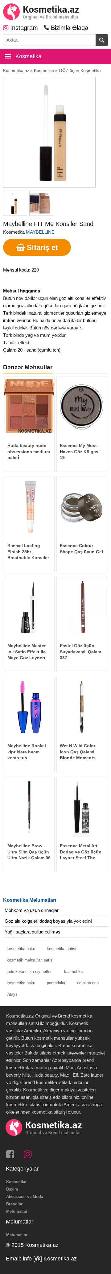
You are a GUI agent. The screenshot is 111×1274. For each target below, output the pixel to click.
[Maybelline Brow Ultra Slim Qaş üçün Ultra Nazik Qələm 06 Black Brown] (29, 807)
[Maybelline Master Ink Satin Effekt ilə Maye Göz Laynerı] (29, 607)
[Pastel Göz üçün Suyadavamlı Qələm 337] (81, 607)
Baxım (12, 1189)
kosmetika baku (21, 948)
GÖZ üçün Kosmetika (80, 70)
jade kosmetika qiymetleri (29, 971)
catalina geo (88, 983)
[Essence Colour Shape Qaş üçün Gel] (81, 507)
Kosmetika (44, 70)
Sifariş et (41, 247)
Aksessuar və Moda (24, 1196)
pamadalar (56, 983)
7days (12, 994)
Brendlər (14, 1204)
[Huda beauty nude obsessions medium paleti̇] (29, 407)
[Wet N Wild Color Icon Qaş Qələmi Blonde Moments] (81, 707)
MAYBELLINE (40, 232)
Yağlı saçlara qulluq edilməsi (33, 931)
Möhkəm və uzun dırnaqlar (32, 910)
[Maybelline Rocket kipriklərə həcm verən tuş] (29, 707)
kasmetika (73, 971)
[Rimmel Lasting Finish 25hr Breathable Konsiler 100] (29, 507)
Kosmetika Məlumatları (29, 900)
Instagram (23, 27)
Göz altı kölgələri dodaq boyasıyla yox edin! (48, 921)
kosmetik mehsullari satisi (30, 960)
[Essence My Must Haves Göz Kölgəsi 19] (81, 407)
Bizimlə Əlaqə (68, 27)
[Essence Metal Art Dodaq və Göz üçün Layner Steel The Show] (81, 807)
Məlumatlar (16, 1211)
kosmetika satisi (61, 948)
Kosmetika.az (16, 70)
